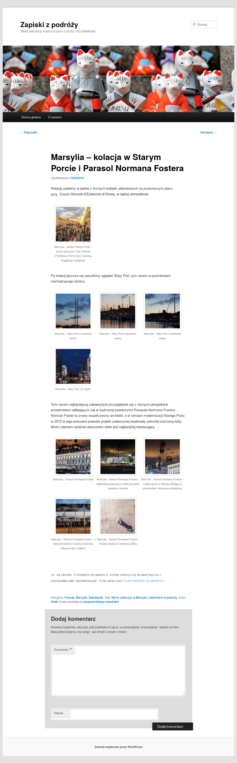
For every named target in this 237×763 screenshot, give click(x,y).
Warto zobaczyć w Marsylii (128, 597)
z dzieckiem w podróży (162, 597)
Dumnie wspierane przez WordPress (119, 747)
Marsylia (81, 597)
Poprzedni (28, 132)
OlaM (54, 602)
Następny (208, 132)
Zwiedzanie (96, 597)
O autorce (54, 117)
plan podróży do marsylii (144, 581)
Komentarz (63, 649)
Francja (70, 597)
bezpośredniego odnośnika (101, 602)
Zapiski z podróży (49, 24)
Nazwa (58, 713)
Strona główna (31, 117)
